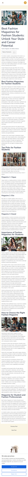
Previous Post (14, 426)
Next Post (14, 430)
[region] (14, 465)
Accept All (14, 466)
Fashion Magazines (5, 48)
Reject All (14, 474)
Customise (14, 470)
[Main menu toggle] (25, 2)
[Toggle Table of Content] (13, 52)
